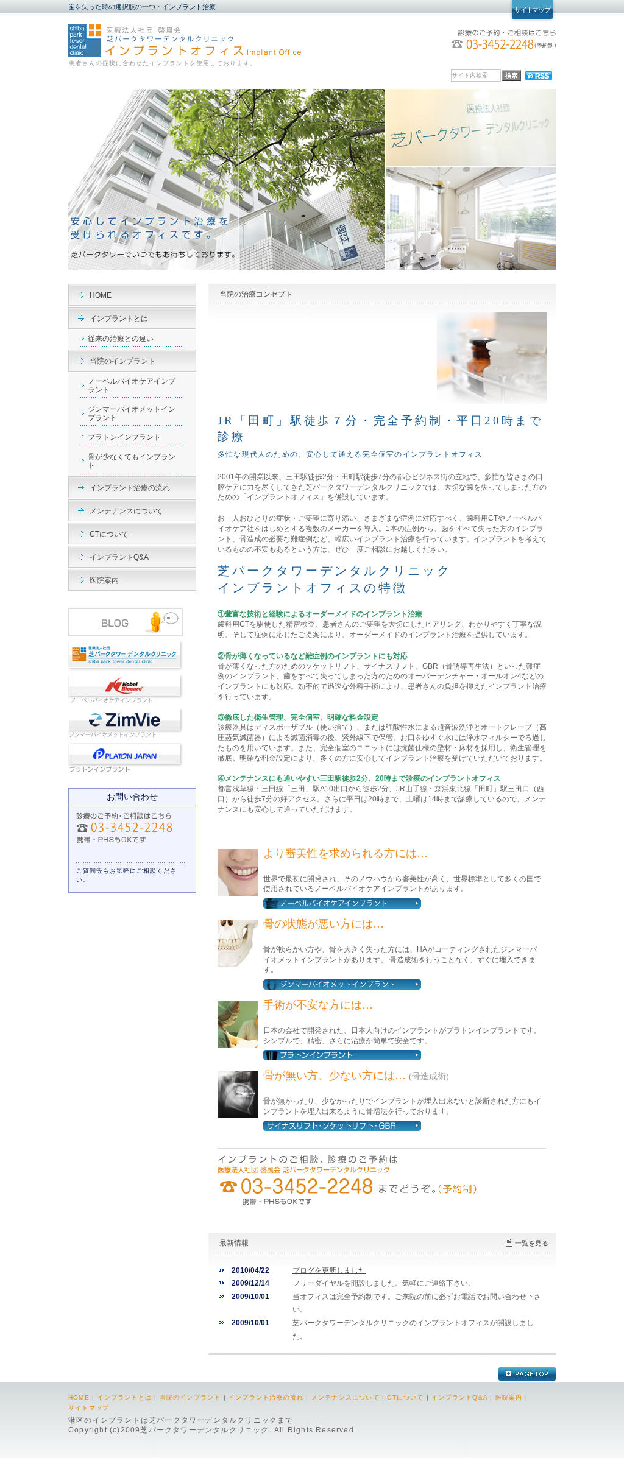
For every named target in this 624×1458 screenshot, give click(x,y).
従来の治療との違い (121, 338)
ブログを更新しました (329, 1270)
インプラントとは (119, 318)
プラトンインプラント (124, 437)
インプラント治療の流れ (130, 488)
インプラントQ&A (119, 557)
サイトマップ (532, 9)
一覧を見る (531, 1243)
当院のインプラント (122, 361)
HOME (101, 295)
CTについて (109, 534)
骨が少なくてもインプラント (132, 461)
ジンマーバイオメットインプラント (132, 413)
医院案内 (104, 580)
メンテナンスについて (126, 511)
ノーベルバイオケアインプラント (132, 385)
